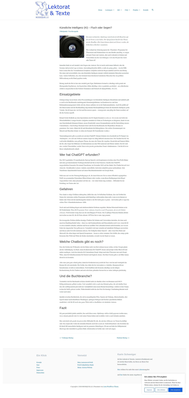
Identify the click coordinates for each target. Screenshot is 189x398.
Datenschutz (40, 373)
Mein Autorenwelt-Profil (85, 362)
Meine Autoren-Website (84, 367)
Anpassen (149, 390)
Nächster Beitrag (123, 338)
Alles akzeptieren (175, 390)
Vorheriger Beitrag (66, 338)
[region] (163, 383)
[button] (113, 9)
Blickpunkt (63, 31)
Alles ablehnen (161, 390)
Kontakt (145, 10)
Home (100, 10)
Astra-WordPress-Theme (110, 386)
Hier (118, 369)
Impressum (40, 370)
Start (38, 365)
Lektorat (141, 369)
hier (121, 375)
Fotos (38, 367)
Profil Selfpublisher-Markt (85, 365)
